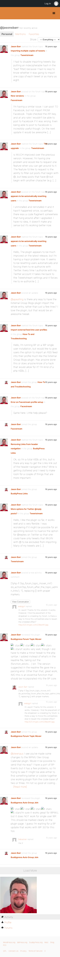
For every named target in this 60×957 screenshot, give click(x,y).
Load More (30, 870)
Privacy (23, 951)
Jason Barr (16, 46)
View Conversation (20, 602)
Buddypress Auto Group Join (24, 802)
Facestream (16, 100)
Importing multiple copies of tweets (28, 50)
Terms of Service (35, 951)
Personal (7, 34)
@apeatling (17, 299)
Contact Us (13, 951)
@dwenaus (17, 753)
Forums (8, 927)
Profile (7, 922)
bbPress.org (22, 942)
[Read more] (20, 786)
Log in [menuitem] (48, 3)
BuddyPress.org (5, 13)
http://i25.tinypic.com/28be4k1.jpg (33, 625)
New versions (17, 96)
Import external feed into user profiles (29, 329)
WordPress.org (9, 942)
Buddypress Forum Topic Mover (26, 639)
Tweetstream (26, 55)
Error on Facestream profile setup (27, 402)
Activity (8, 917)
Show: (33, 39)
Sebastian (22, 839)
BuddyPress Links (19, 493)
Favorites (34, 34)
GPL (5, 951)
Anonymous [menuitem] (56, 3)
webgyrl (21, 606)
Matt (46, 942)
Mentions (20, 34)
